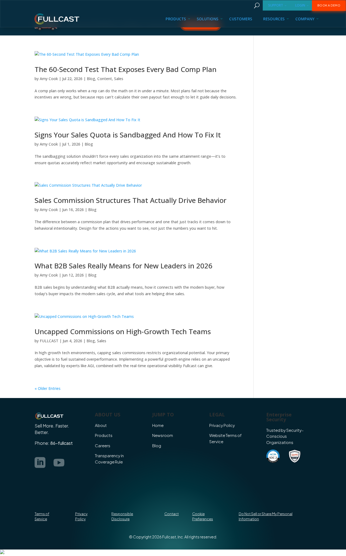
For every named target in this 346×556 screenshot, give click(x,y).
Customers (240, 18)
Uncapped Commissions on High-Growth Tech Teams (123, 331)
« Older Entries (48, 388)
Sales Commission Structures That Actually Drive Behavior (131, 200)
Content (104, 78)
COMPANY (304, 18)
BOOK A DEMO (329, 5)
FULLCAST (49, 340)
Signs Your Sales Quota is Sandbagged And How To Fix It (128, 135)
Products (175, 18)
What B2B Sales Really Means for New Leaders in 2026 (123, 266)
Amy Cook (49, 78)
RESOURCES (274, 18)
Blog (91, 78)
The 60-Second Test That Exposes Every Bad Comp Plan (126, 69)
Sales (118, 78)
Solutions (207, 18)
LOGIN (300, 5)
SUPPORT (275, 5)
